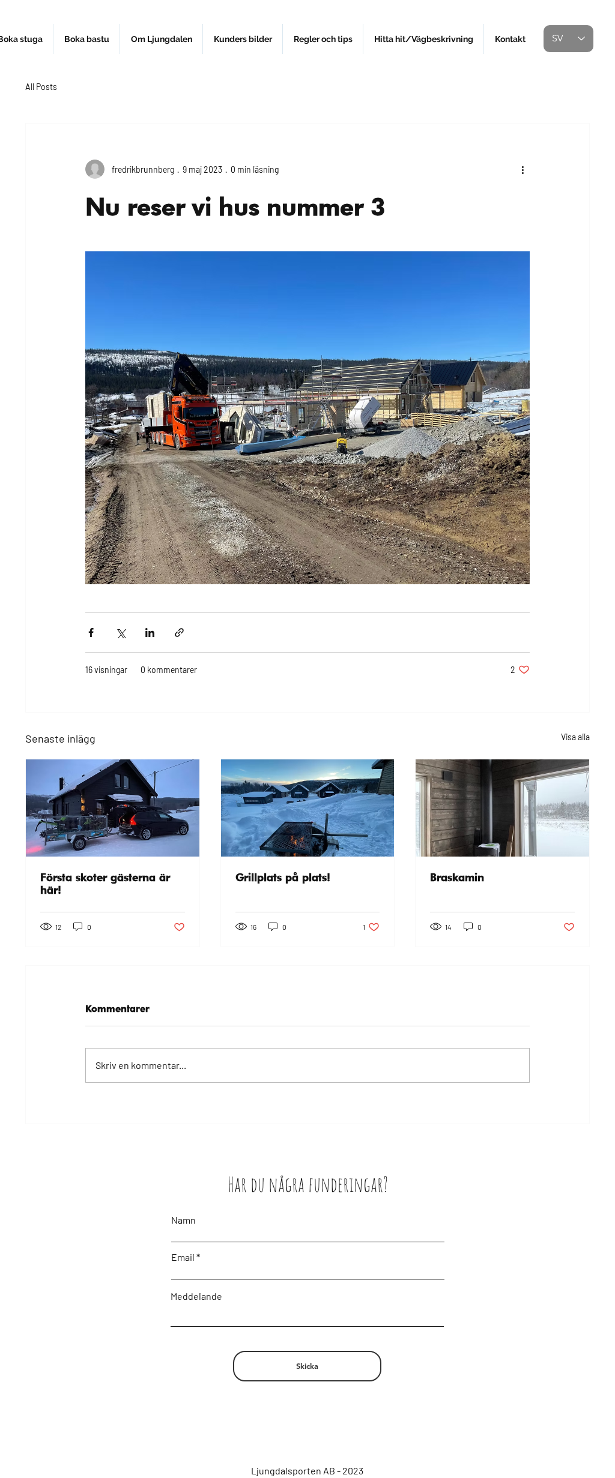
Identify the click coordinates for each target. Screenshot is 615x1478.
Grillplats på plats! (282, 877)
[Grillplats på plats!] (308, 808)
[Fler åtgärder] (522, 169)
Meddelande (196, 1296)
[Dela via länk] (179, 632)
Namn (183, 1220)
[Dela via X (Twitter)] (120, 632)
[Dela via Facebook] (91, 632)
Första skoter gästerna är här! (105, 883)
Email (183, 1257)
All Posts (41, 87)
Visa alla (575, 737)
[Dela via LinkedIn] (150, 632)
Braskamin (457, 877)
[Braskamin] (502, 808)
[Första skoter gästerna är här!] (112, 808)
